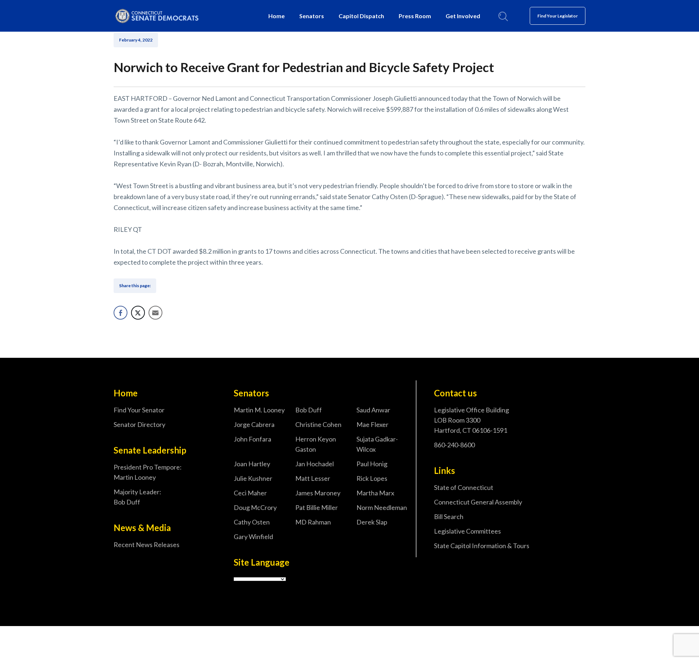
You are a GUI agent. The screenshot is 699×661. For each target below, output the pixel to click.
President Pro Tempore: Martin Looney (148, 472)
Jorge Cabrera (254, 424)
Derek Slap (371, 522)
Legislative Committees (467, 531)
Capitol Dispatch (361, 15)
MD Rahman (313, 522)
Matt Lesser (312, 478)
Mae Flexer (372, 424)
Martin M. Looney (259, 410)
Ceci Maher (250, 493)
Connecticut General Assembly (478, 502)
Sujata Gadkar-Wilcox (377, 444)
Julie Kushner (253, 478)
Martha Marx (375, 493)
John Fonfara (252, 439)
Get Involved (463, 15)
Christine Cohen (318, 424)
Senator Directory (139, 424)
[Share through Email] (155, 313)
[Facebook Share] (120, 313)
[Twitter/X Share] (138, 313)
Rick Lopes (371, 478)
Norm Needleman (381, 507)
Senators (311, 15)
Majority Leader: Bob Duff (137, 497)
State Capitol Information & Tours (481, 546)
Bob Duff (308, 410)
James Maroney (317, 493)
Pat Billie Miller (316, 507)
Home (276, 15)
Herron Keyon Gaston (315, 444)
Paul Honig (371, 464)
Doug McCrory (255, 507)
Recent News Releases (146, 545)
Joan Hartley (252, 464)
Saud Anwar (373, 410)
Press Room (415, 15)
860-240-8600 (454, 445)
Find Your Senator (139, 410)
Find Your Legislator (557, 16)
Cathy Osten (252, 522)
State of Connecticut (463, 487)
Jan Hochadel (314, 464)
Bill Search (448, 516)
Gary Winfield (253, 537)
